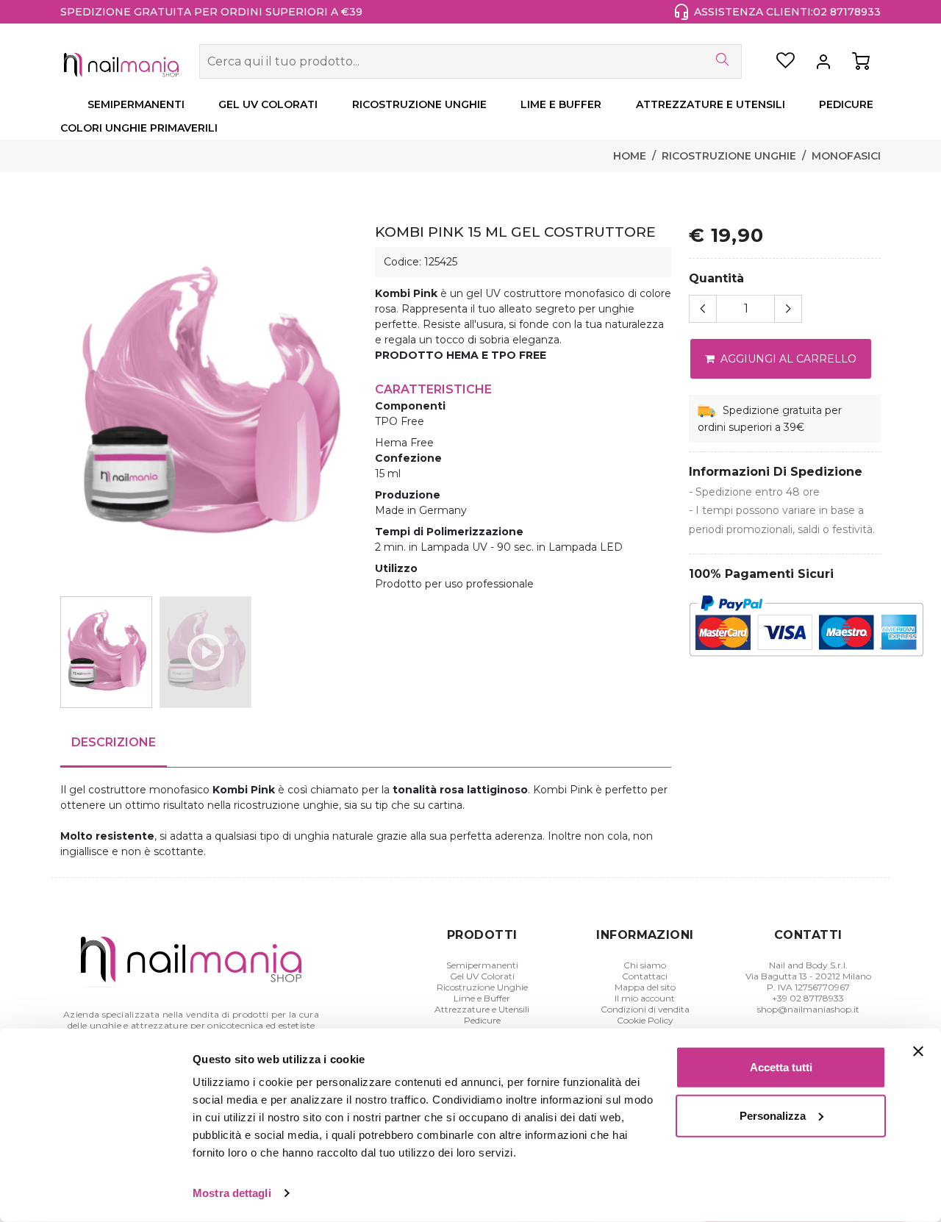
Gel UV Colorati (482, 976)
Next (352, 406)
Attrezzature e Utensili (481, 1009)
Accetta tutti (781, 1067)
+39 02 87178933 (808, 998)
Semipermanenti (482, 965)
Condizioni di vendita (645, 1009)
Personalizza (773, 1115)
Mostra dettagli (232, 1193)
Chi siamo (644, 965)
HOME (629, 155)
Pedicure (482, 1020)
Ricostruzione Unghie (729, 155)
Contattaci (645, 976)
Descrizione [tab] (113, 742)
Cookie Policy (645, 1020)
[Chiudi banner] (918, 1051)
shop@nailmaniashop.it (808, 1009)
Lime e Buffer (482, 998)
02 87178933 (847, 11)
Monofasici (846, 155)
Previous (65, 406)
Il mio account (645, 998)
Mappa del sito (645, 987)
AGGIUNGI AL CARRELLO (787, 358)
